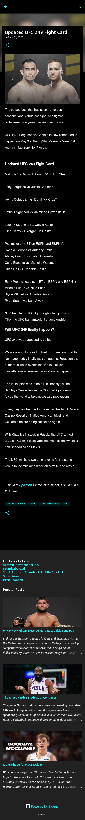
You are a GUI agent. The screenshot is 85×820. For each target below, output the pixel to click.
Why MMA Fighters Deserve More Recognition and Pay (38, 630)
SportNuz (25, 485)
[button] (7, 45)
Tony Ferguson (50, 503)
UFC (66, 503)
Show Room (11, 576)
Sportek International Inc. (21, 565)
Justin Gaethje (16, 503)
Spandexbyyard (14, 568)
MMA (33, 503)
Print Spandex (13, 580)
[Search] (79, 6)
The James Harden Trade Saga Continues (29, 697)
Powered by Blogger (45, 806)
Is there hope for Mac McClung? (23, 764)
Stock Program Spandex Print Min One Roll (33, 572)
